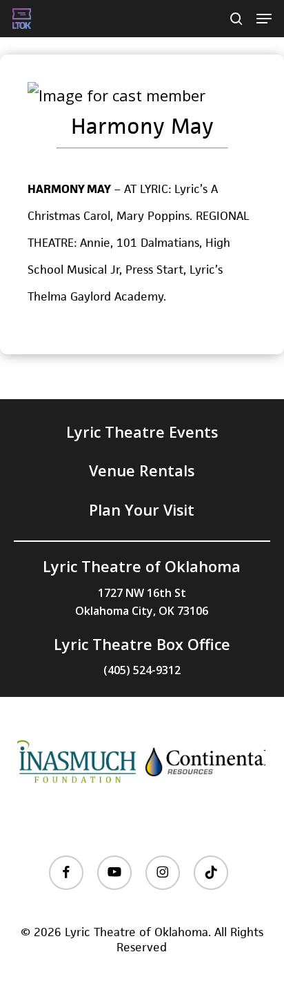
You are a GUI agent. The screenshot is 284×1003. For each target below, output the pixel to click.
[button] (264, 19)
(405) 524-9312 (142, 670)
